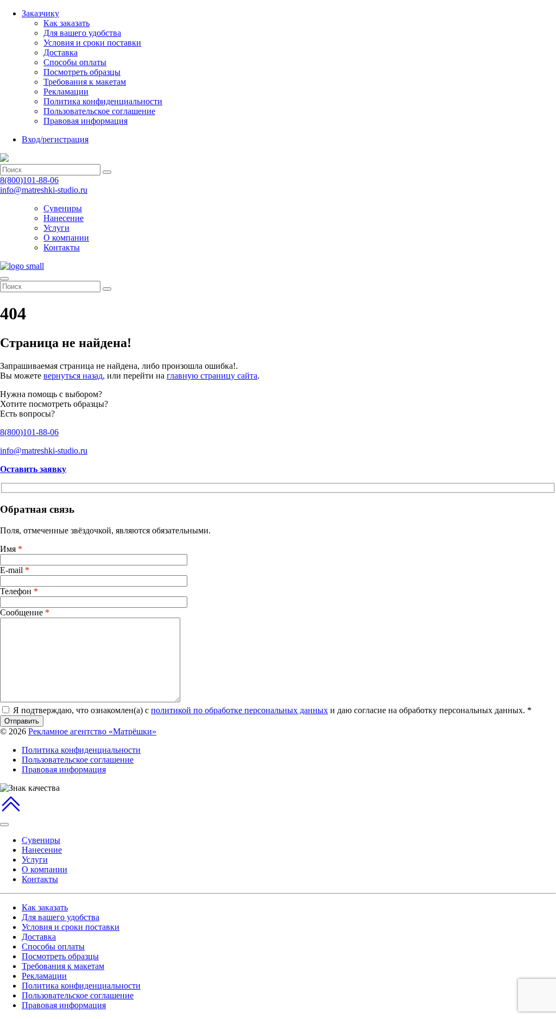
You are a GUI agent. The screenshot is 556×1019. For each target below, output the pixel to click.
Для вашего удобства (82, 32)
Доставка (60, 52)
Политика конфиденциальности (102, 101)
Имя (11, 548)
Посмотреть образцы (82, 72)
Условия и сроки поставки (92, 42)
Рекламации (66, 91)
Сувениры (62, 208)
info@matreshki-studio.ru (43, 189)
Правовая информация (85, 120)
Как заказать (66, 23)
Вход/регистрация (55, 139)
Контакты (61, 247)
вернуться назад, (74, 375)
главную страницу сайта (212, 375)
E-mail (14, 570)
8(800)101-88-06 (29, 180)
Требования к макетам (84, 81)
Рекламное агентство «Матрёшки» (92, 731)
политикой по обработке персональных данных (239, 710)
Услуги (56, 227)
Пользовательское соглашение (99, 111)
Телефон (19, 591)
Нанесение (63, 218)
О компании (66, 237)
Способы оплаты (74, 62)
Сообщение (24, 612)
